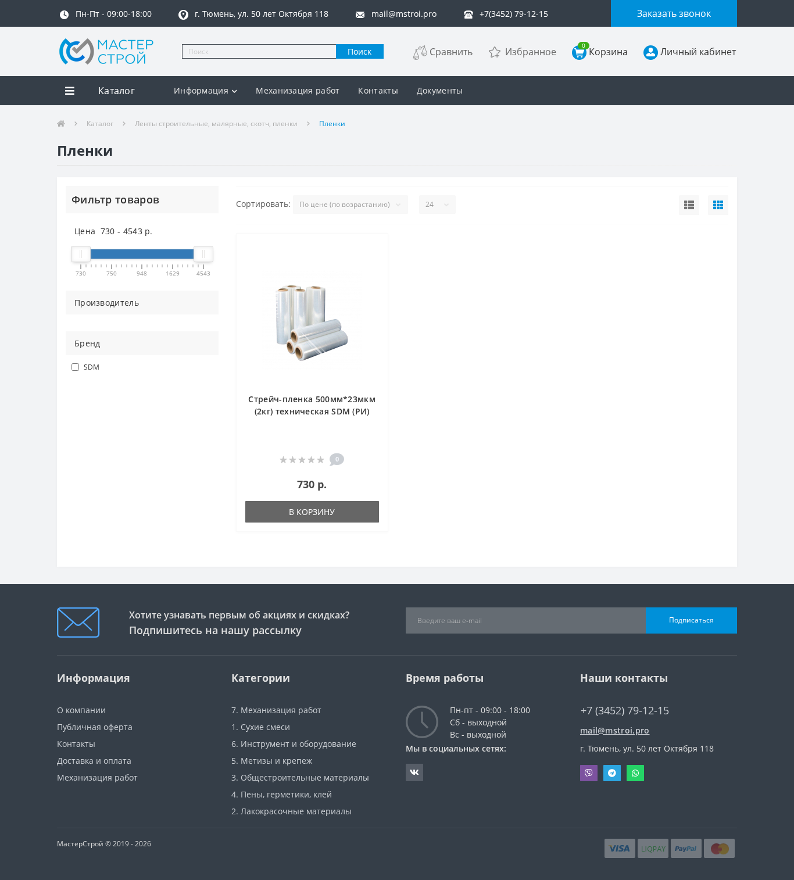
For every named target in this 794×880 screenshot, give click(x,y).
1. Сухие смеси (260, 726)
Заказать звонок (674, 13)
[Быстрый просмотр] (373, 283)
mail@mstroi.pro (615, 730)
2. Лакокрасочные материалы (291, 811)
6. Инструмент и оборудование (293, 743)
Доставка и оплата (94, 760)
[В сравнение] (372, 266)
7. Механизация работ (276, 710)
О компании (81, 710)
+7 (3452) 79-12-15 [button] (625, 710)
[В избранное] (372, 249)
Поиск (359, 51)
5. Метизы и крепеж (271, 760)
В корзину (312, 511)
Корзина (605, 51)
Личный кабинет (698, 51)
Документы (440, 90)
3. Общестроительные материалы (300, 777)
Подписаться (691, 620)
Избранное (530, 51)
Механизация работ (297, 90)
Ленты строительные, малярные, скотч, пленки (216, 123)
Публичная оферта (95, 726)
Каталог (100, 123)
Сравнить (451, 51)
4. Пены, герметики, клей (281, 794)
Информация (201, 90)
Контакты (378, 90)
